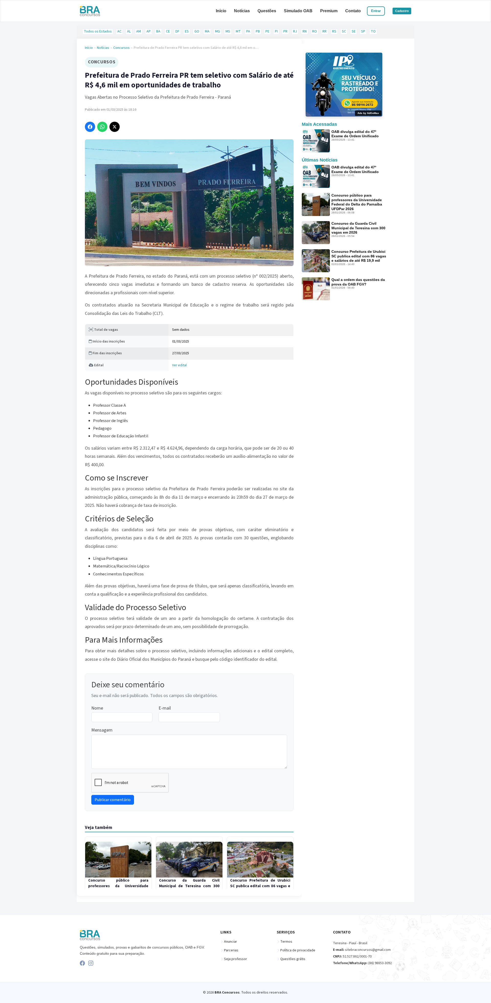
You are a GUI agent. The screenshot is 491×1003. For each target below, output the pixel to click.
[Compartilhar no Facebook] (90, 127)
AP (149, 31)
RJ (295, 31)
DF (177, 31)
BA (158, 31)
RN (305, 31)
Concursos (121, 47)
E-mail (165, 708)
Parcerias (231, 950)
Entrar (376, 11)
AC (119, 31)
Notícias (242, 11)
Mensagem (102, 730)
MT (238, 31)
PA (248, 31)
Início (221, 11)
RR (324, 31)
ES (187, 31)
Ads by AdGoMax (368, 113)
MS (228, 31)
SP (363, 31)
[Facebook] (82, 963)
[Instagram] (90, 963)
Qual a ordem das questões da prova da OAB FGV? (358, 282)
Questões (267, 11)
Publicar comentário (113, 800)
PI (276, 31)
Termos (286, 941)
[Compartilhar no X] (114, 127)
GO (196, 31)
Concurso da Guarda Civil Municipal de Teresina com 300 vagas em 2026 (358, 227)
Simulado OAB (298, 11)
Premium (329, 11)
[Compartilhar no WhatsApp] (102, 127)
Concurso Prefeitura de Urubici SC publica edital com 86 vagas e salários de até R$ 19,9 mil (358, 256)
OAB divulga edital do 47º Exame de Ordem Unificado (355, 134)
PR (285, 31)
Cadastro (402, 11)
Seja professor (235, 959)
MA (207, 31)
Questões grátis (292, 959)
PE (267, 31)
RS (334, 31)
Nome (97, 708)
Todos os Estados (98, 31)
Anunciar (230, 941)
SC (344, 31)
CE (168, 31)
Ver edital (179, 365)
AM (138, 31)
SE (353, 31)
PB (258, 31)
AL (129, 31)
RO (314, 31)
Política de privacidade (297, 950)
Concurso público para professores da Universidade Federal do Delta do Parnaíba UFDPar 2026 (356, 202)
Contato (353, 11)
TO (373, 31)
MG (217, 31)
